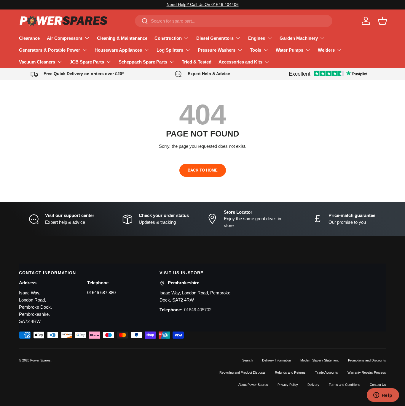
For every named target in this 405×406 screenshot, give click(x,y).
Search (247, 360)
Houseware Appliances (118, 50)
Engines (256, 38)
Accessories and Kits (240, 61)
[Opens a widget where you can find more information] (382, 395)
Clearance (29, 38)
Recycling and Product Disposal (242, 372)
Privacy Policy (288, 384)
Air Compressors (64, 38)
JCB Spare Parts (87, 61)
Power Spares (40, 360)
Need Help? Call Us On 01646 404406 (203, 4)
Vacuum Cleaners (37, 61)
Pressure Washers (216, 50)
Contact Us (378, 384)
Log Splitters (170, 50)
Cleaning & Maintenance (122, 38)
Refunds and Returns (290, 372)
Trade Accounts (326, 372)
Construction (168, 38)
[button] (382, 20)
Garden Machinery (299, 38)
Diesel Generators (215, 38)
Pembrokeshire (183, 282)
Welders (326, 50)
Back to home (203, 170)
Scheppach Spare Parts (143, 61)
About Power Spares (253, 384)
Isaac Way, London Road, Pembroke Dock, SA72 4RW (195, 296)
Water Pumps (289, 50)
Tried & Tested (196, 61)
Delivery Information (276, 360)
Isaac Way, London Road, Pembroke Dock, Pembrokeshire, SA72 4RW (35, 307)
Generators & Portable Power (49, 50)
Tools (255, 50)
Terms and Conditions (344, 384)
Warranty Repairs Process (366, 372)
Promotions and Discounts (367, 360)
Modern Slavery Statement (319, 360)
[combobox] (234, 21)
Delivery (313, 384)
